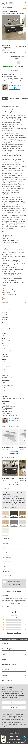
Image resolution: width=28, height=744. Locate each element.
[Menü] (3, 3)
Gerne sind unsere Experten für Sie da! (14, 88)
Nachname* (6, 543)
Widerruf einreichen (14, 739)
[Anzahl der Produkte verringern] (18, 62)
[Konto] (23, 3)
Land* (4, 569)
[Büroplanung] (24, 740)
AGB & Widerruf (14, 733)
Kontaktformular (14, 420)
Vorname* (6, 539)
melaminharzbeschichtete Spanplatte (13, 398)
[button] (14, 7)
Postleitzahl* (6, 562)
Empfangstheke (6, 330)
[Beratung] (24, 737)
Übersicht (5, 98)
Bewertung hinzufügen (14, 633)
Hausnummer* (7, 557)
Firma (4, 548)
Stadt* (5, 566)
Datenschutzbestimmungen (13, 722)
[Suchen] (24, 7)
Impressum (14, 730)
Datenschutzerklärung (14, 603)
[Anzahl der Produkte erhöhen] (24, 62)
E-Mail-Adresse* (7, 703)
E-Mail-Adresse (7, 576)
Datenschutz (14, 736)
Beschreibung (14, 98)
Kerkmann (8, 408)
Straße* (5, 552)
